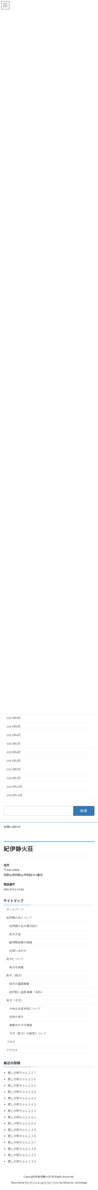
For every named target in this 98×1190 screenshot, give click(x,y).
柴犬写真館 (16, 967)
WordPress (30, 1182)
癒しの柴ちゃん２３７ (22, 1142)
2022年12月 (14, 786)
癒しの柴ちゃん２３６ (22, 1149)
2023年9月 (13, 718)
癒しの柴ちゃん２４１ (22, 1117)
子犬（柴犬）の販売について (27, 1033)
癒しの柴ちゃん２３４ (22, 1161)
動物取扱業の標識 (20, 942)
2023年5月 (13, 743)
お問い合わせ (12, 827)
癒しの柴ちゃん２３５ (22, 1155)
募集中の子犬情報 (20, 1025)
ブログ (10, 1042)
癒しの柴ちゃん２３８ (22, 1136)
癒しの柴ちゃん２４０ (22, 1123)
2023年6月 (13, 735)
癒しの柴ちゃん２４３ (22, 1104)
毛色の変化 (16, 1017)
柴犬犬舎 (15, 934)
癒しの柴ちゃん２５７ (22, 1073)
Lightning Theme (49, 1182)
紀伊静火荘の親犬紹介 (23, 926)
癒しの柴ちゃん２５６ (22, 1079)
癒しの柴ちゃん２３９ (22, 1130)
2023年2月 (13, 769)
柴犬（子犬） (15, 1000)
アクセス (12, 1050)
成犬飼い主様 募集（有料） (26, 992)
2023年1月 (13, 778)
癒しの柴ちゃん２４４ (22, 1091)
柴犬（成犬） (15, 975)
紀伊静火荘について (19, 917)
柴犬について (15, 959)
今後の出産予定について (25, 1008)
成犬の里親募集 (19, 984)
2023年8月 (13, 726)
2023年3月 (13, 761)
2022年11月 (14, 795)
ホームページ (15, 909)
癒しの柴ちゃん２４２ (22, 1110)
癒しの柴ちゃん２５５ (22, 1085)
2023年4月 (13, 752)
